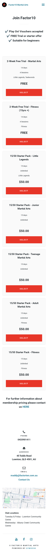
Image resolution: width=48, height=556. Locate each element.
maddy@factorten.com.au (24, 475)
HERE (26, 406)
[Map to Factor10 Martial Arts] (24, 498)
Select (24, 92)
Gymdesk (31, 548)
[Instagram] (31, 539)
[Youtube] (16, 539)
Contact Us (24, 479)
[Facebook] (24, 539)
